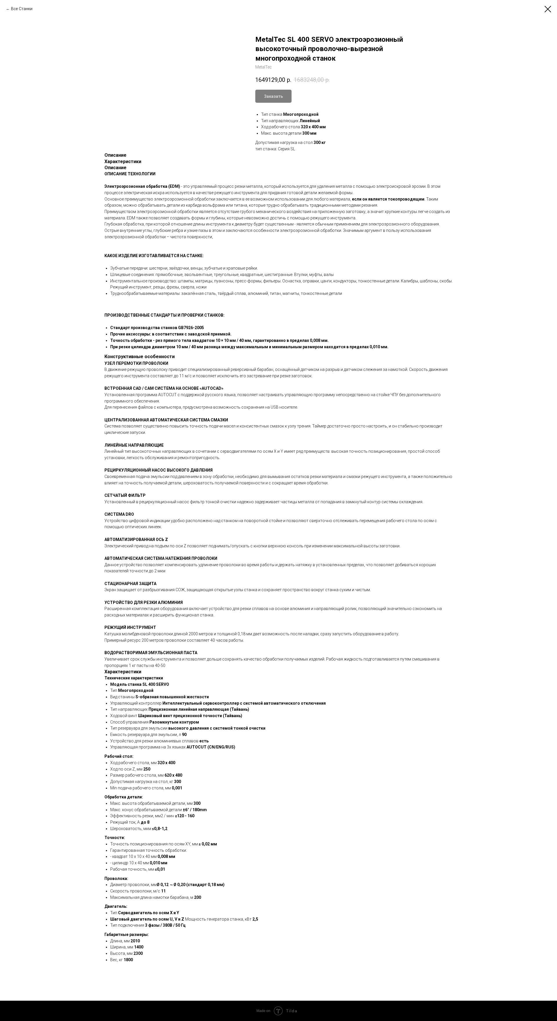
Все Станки (21, 8)
